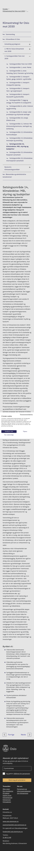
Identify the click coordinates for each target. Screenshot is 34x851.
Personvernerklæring (26, 414)
